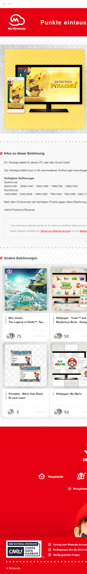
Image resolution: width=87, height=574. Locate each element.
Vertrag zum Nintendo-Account (55, 230)
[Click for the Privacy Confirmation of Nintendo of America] (25, 549)
